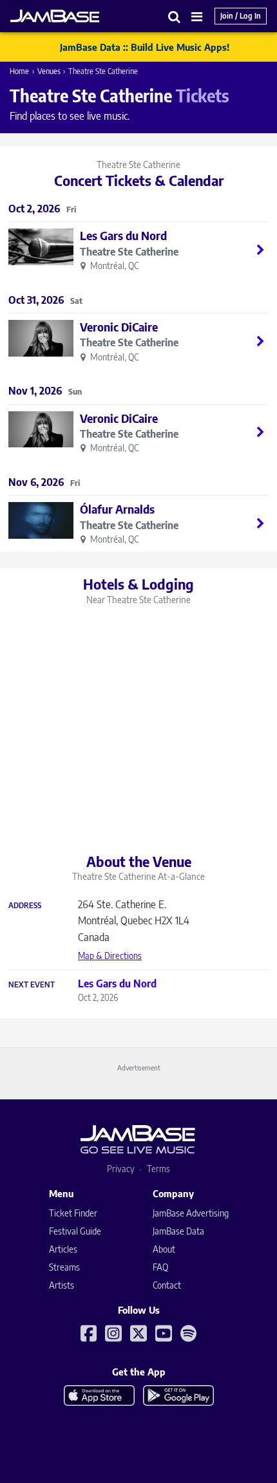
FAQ (160, 1267)
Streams (64, 1267)
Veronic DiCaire (119, 326)
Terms (158, 1168)
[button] (174, 16)
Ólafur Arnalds (117, 508)
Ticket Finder (73, 1213)
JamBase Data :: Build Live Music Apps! (144, 47)
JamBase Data (178, 1231)
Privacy (121, 1168)
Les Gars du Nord (123, 235)
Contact (167, 1285)
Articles (63, 1249)
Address (24, 905)
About (164, 1249)
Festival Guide (75, 1231)
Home (19, 71)
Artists (61, 1285)
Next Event (31, 985)
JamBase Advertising (191, 1213)
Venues (49, 71)
